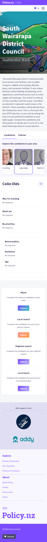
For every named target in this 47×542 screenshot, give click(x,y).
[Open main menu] (43, 8)
